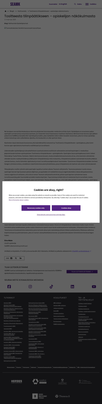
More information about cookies (19, 200)
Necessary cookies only (35, 208)
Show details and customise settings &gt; (51, 215)
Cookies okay (66, 208)
